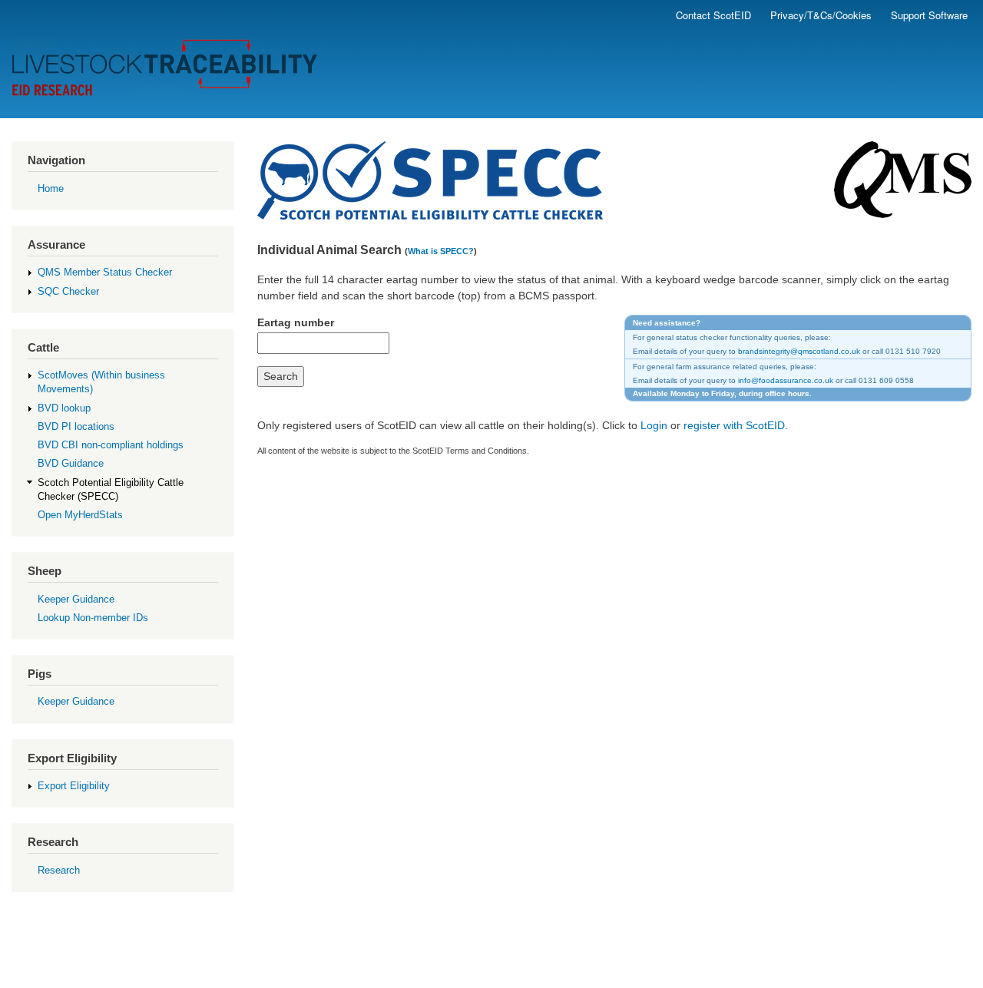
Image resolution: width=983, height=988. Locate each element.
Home (51, 188)
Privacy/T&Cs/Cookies (821, 15)
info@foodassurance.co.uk (785, 380)
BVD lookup (64, 408)
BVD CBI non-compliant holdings (111, 445)
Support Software (929, 15)
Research (59, 870)
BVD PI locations (76, 426)
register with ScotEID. (735, 425)
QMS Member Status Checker (105, 272)
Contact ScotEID (713, 15)
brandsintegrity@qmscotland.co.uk (799, 351)
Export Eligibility (74, 785)
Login (653, 425)
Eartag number (295, 322)
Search (280, 376)
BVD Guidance (71, 463)
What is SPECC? (441, 251)
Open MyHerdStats (80, 514)
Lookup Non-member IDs (93, 617)
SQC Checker (68, 291)
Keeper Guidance (76, 599)
